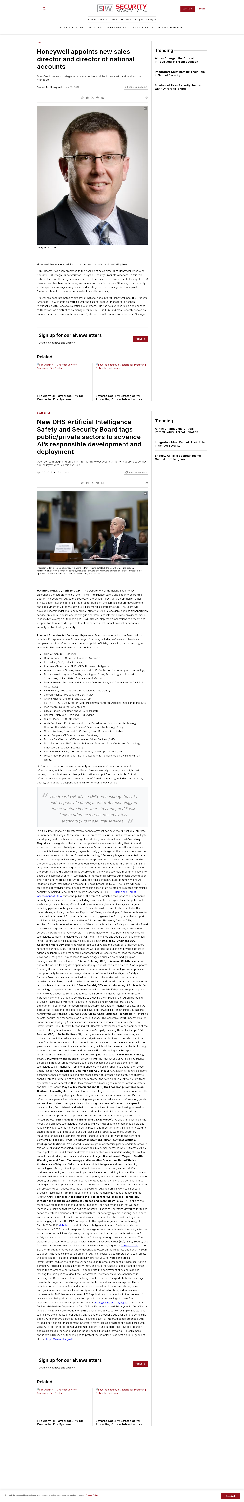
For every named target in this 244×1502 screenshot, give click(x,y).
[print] (146, 97)
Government (43, 413)
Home (40, 43)
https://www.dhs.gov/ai (59, 1339)
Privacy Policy (92, 1495)
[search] (44, 9)
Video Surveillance (118, 28)
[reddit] (97, 97)
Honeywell (56, 87)
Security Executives (71, 28)
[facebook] (82, 97)
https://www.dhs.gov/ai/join (111, 1302)
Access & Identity (143, 28)
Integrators (95, 28)
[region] (122, 1496)
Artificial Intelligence (171, 28)
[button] (39, 9)
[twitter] (92, 97)
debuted (64, 1225)
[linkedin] (87, 97)
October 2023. (129, 1245)
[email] (102, 97)
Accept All (230, 1496)
